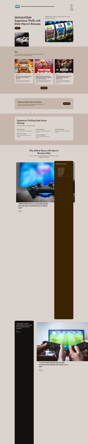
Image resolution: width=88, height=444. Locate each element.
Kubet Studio (60, 174)
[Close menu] (70, 2)
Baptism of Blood (61, 170)
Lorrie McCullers (61, 173)
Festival (57, 74)
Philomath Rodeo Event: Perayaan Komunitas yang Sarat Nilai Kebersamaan (63, 77)
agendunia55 (18, 74)
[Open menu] (66, 6)
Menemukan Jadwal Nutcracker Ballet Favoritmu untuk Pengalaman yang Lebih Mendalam (44, 77)
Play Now (17, 28)
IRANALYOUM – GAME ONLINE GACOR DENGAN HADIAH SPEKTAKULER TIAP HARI (37, 6)
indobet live (33, 104)
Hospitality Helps (61, 168)
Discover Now (66, 103)
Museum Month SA (61, 169)
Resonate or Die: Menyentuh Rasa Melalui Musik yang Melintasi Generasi (23, 77)
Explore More (44, 87)
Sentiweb (59, 175)
